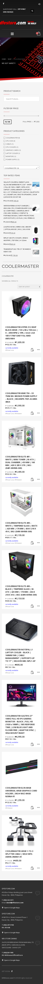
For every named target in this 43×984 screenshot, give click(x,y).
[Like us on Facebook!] (12, 971)
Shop (9, 59)
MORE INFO (38, 350)
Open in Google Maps (11, 908)
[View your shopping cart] (38, 33)
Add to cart (32, 350)
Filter (7, 122)
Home (4, 59)
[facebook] (3, 3)
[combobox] (21, 167)
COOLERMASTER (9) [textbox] (21, 168)
